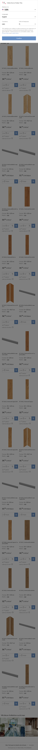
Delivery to (5, 7)
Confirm (19, 38)
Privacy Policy (5, 33)
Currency (5, 21)
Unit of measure (24, 21)
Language (5, 14)
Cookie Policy (14, 33)
